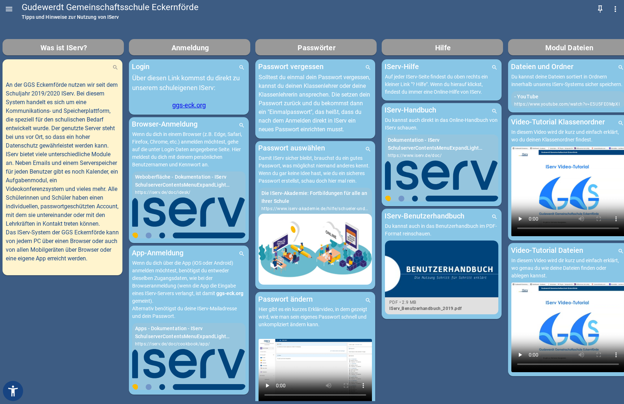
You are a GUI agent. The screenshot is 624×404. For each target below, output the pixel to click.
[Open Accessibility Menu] (13, 391)
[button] (9, 9)
